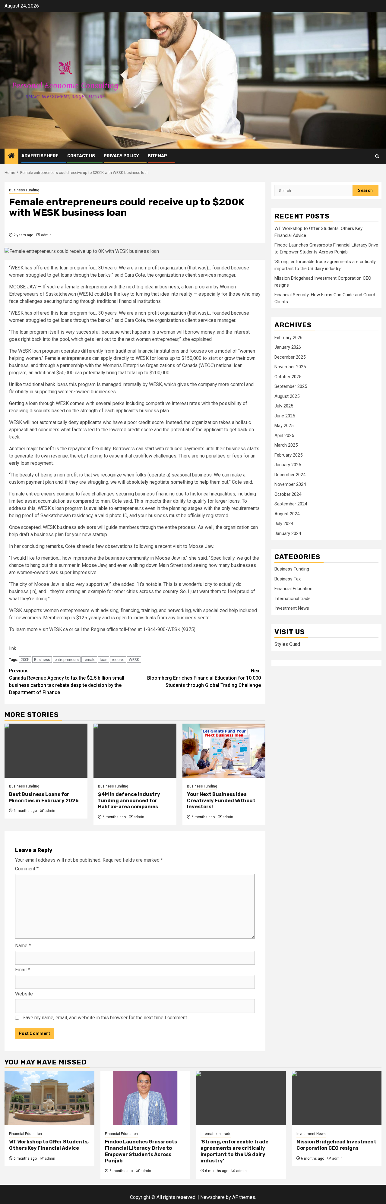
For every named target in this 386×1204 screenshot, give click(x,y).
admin (46, 235)
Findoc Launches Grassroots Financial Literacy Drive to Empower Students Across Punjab (141, 1151)
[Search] (377, 156)
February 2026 (288, 337)
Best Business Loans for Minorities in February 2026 (44, 797)
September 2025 (290, 386)
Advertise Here (40, 156)
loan (103, 659)
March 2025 (286, 445)
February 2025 (288, 454)
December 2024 (289, 474)
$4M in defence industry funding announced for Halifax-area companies (129, 800)
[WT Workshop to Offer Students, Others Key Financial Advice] (49, 1098)
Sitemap (157, 156)
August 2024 (286, 513)
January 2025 (287, 464)
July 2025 (283, 406)
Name (23, 945)
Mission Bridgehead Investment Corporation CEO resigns (336, 1145)
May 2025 (283, 425)
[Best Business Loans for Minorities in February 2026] (46, 751)
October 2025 (287, 376)
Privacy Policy (121, 156)
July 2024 (283, 523)
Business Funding (24, 190)
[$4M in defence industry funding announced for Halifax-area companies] (134, 751)
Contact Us (81, 156)
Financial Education (293, 588)
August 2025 (286, 396)
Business (42, 659)
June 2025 (284, 415)
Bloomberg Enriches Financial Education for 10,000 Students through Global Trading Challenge (204, 678)
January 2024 (287, 533)
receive (118, 659)
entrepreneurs (67, 659)
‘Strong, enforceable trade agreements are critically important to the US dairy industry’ (234, 1151)
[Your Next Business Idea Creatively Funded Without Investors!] (223, 751)
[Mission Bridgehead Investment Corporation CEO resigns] (337, 1098)
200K (25, 659)
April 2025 (284, 435)
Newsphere (212, 1197)
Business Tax (287, 578)
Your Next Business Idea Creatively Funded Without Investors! (221, 800)
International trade (292, 598)
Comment (27, 869)
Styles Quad (287, 644)
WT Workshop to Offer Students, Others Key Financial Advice (49, 1145)
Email (22, 970)
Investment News (291, 608)
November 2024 (290, 484)
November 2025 (290, 366)
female (89, 659)
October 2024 (287, 494)
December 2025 (289, 357)
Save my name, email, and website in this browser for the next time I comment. (105, 1017)
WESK (134, 659)
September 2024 (290, 504)
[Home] (11, 156)
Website (24, 994)
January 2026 (287, 347)
